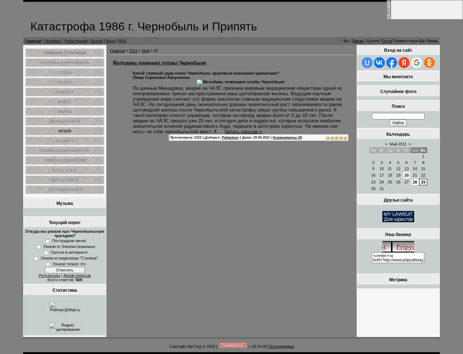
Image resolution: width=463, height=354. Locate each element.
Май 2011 (398, 144)
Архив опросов (77, 275)
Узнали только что (69, 264)
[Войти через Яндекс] (404, 62)
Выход (97, 41)
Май (145, 51)
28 (415, 182)
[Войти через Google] (416, 62)
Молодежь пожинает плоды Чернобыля (159, 63)
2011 (133, 51)
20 (406, 175)
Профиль (52, 41)
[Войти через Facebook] (391, 62)
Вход (110, 41)
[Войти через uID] (367, 62)
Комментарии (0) (287, 137)
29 (423, 182)
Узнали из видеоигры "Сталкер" (69, 258)
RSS (122, 41)
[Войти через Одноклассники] (429, 62)
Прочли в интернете (69, 252)
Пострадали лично (69, 241)
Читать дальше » (243, 131)
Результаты (49, 275)
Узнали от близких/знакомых (69, 246)
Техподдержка (281, 346)
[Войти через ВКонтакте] (379, 62)
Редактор (230, 137)
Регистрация (76, 41)
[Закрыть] (388, 18)
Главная (33, 41)
